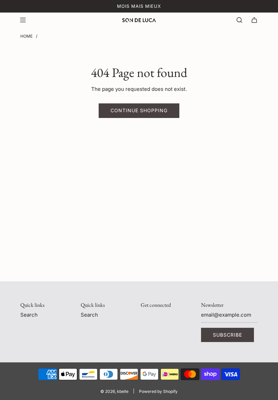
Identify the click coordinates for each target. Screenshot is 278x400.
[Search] (239, 20)
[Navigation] (22, 20)
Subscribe (227, 335)
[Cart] (254, 20)
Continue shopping (139, 110)
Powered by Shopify (158, 391)
